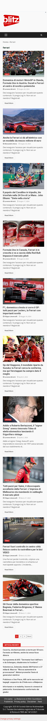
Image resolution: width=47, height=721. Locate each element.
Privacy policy (20, 701)
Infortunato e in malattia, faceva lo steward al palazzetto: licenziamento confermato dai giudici (22, 689)
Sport (7, 74)
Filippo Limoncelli (11, 316)
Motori (7, 132)
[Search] (41, 35)
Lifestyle (8, 419)
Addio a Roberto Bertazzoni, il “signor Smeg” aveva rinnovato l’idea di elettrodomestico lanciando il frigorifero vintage (23, 409)
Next (29, 636)
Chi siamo (8, 699)
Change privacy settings (10, 718)
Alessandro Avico (11, 144)
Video (7, 540)
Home (5, 42)
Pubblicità (8, 701)
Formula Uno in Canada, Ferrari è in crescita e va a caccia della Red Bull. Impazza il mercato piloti (23, 234)
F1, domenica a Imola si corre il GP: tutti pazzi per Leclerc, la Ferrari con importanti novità (23, 291)
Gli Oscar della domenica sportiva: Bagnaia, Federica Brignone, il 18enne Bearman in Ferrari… (23, 588)
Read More (9, 103)
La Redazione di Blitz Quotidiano (28, 699)
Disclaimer (31, 701)
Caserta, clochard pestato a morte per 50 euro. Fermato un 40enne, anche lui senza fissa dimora (23, 652)
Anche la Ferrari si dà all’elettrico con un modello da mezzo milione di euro (23, 121)
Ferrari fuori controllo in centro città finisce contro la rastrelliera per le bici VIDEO (23, 530)
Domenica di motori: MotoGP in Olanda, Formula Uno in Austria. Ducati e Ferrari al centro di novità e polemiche (23, 64)
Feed (40, 701)
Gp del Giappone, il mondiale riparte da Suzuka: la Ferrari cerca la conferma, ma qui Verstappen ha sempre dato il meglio (23, 349)
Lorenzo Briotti (10, 89)
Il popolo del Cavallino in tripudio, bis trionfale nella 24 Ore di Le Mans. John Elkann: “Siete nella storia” (23, 176)
